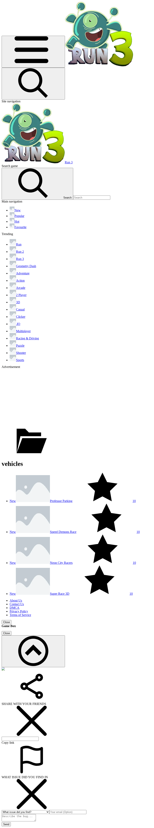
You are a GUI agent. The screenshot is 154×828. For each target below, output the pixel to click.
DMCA (14, 607)
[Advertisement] (77, 397)
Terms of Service (20, 615)
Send (6, 824)
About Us (16, 600)
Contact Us (17, 604)
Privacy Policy (19, 611)
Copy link (8, 742)
